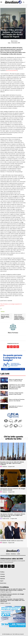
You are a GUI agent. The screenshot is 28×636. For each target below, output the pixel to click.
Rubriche (19, 27)
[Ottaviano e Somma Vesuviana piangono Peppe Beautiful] (4, 393)
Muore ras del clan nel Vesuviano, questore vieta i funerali (17, 400)
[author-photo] (1, 466)
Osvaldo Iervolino (5, 518)
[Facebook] (8, 346)
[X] (11, 346)
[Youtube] (12, 566)
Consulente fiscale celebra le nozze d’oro (11, 540)
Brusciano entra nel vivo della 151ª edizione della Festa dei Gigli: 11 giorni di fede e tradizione (12, 463)
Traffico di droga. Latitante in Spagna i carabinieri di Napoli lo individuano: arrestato (19, 318)
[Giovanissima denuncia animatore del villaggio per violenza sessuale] (13, 478)
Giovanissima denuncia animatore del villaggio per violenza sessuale (12, 489)
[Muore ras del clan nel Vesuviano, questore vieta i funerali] (4, 400)
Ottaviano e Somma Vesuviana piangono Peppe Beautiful (16, 393)
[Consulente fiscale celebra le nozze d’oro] (13, 530)
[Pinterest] (14, 346)
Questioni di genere (8, 27)
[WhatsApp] (17, 346)
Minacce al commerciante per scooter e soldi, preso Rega (16, 380)
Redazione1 (4, 466)
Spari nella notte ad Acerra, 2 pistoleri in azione (16, 406)
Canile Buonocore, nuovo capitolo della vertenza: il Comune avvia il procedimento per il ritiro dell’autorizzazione (17, 386)
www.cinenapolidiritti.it (11, 70)
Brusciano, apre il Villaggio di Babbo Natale (5, 317)
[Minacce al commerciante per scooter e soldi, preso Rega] (4, 380)
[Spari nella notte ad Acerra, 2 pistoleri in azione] (4, 406)
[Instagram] (5, 566)
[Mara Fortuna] (13, 327)
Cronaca (2, 603)
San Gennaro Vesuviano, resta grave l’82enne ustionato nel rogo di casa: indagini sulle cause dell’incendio (12, 515)
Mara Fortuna (14, 41)
